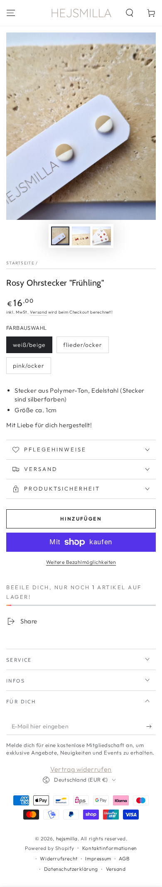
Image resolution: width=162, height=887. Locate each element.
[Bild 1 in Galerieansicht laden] (60, 236)
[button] (129, 13)
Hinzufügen (81, 519)
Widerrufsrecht (58, 858)
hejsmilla (67, 838)
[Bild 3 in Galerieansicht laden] (102, 236)
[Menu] (11, 13)
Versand (38, 312)
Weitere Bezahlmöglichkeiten (81, 562)
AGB (124, 858)
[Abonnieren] (151, 727)
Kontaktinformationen (109, 848)
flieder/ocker (82, 345)
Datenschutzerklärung (71, 869)
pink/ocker (28, 365)
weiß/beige (29, 345)
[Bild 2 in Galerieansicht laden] (81, 236)
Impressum (98, 858)
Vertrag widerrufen (81, 769)
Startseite (20, 263)
